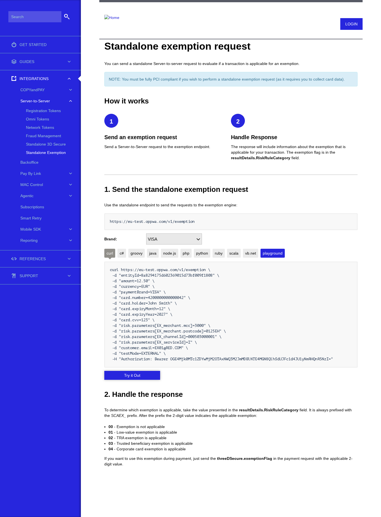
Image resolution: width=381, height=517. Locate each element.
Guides (27, 61)
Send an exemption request (140, 137)
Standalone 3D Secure (46, 144)
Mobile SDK (30, 229)
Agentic (26, 196)
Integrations (34, 78)
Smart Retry (31, 218)
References (33, 259)
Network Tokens (40, 127)
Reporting (29, 240)
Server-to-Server (35, 101)
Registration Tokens (43, 110)
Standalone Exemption (46, 152)
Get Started (33, 44)
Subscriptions (32, 207)
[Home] (109, 14)
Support (29, 276)
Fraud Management (43, 136)
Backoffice (29, 162)
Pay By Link (30, 173)
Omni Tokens (37, 119)
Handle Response (254, 137)
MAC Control (31, 184)
